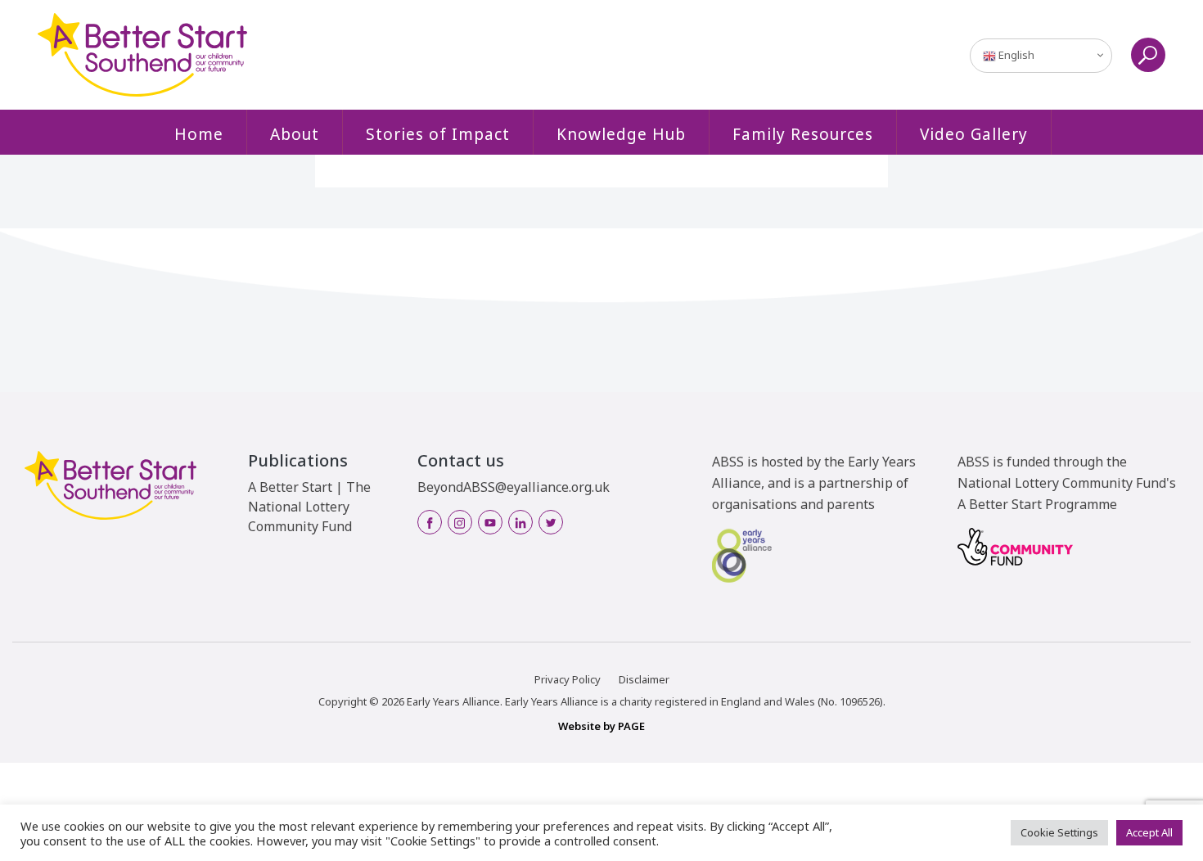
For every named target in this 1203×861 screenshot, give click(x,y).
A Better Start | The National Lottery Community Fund (309, 506)
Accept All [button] (1149, 832)
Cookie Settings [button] (1059, 832)
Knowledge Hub (621, 134)
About (294, 134)
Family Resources (802, 134)
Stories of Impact (438, 134)
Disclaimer (644, 679)
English (1015, 54)
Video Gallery (974, 134)
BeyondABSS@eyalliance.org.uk (513, 487)
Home (198, 134)
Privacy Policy (567, 679)
